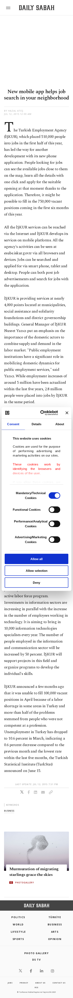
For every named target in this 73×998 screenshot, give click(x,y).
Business (55, 924)
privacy (24, 983)
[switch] (54, 509)
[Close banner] (66, 412)
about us (40, 983)
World (18, 924)
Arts (55, 932)
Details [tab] (37, 424)
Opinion (54, 939)
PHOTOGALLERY (24, 882)
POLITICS (18, 917)
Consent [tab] (13, 424)
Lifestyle (18, 932)
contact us (59, 983)
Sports (18, 939)
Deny (36, 582)
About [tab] (59, 424)
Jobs (10, 983)
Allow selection (36, 570)
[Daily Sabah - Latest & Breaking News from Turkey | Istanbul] (36, 7)
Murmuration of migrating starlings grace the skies (34, 872)
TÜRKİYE (54, 917)
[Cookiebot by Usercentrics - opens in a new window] (43, 412)
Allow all (36, 558)
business (9, 810)
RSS (36, 987)
